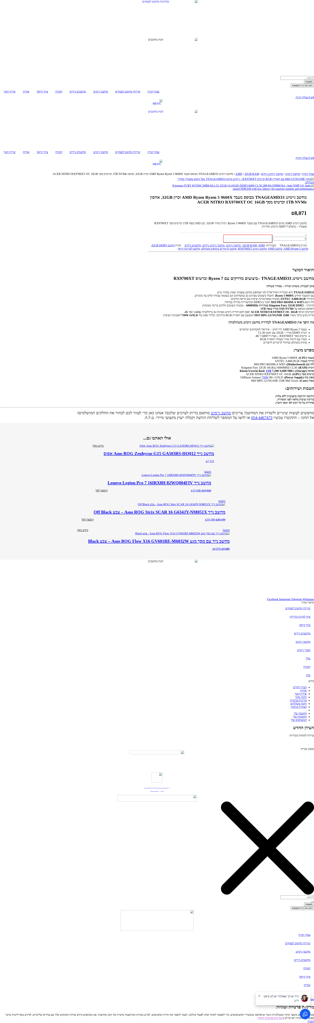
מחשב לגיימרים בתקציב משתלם (219, 248)
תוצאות (309, 81)
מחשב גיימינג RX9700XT (252, 248)
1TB (268, 370)
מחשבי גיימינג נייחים (272, 173)
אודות (26, 91)
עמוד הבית (153, 91)
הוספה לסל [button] (102, 490)
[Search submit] (312, 901)
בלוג (308, 675)
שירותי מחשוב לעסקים (127, 91)
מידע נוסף (98, 445)
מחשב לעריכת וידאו (189, 248)
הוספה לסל (248, 238)
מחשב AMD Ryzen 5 (296, 248)
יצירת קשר (10, 91)
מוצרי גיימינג (303, 650)
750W (265, 377)
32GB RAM (251, 173)
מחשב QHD (275, 248)
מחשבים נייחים (193, 245)
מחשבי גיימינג (100, 91)
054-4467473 (261, 417)
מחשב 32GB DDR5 (162, 245)
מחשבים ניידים (78, 91)
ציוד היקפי (42, 91)
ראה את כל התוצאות (302, 85)
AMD (238, 173)
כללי (308, 658)
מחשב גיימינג (221, 413)
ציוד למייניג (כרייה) (300, 616)
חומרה (58, 91)
